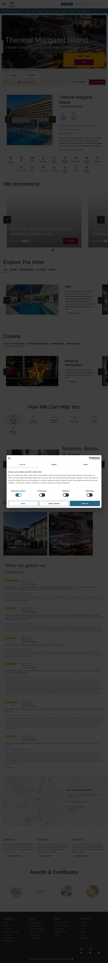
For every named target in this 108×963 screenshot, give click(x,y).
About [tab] (85, 464)
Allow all (85, 503)
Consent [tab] (22, 464)
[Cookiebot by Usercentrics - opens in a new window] (90, 458)
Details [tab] (54, 464)
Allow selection (54, 503)
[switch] (42, 495)
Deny (23, 503)
